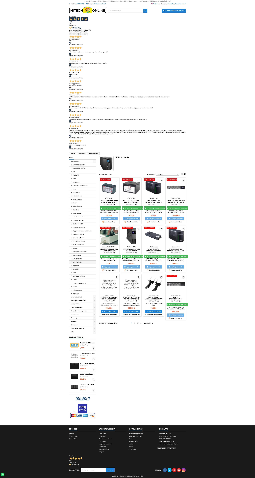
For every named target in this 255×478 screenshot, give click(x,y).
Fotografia (74, 314)
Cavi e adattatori (78, 234)
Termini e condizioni (105, 439)
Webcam (76, 266)
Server (75, 287)
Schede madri (77, 196)
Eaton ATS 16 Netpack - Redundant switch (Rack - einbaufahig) (131, 299)
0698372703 (80, 4)
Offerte (71, 434)
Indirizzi (131, 444)
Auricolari (76, 269)
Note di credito (134, 441)
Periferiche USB (78, 224)
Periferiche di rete (78, 220)
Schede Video (77, 213)
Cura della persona (77, 328)
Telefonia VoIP (77, 259)
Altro (74, 273)
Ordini (131, 439)
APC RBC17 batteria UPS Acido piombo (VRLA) (109, 202)
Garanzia (76, 293)
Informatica (75, 161)
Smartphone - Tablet (78, 300)
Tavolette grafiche (79, 241)
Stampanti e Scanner (79, 252)
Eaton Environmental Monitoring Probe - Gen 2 (109, 299)
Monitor (75, 248)
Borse (75, 189)
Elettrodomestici (76, 307)
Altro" (74, 179)
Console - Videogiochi (78, 311)
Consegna (102, 434)
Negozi (101, 452)
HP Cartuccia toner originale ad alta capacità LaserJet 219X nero (87, 353)
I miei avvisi (132, 449)
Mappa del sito (104, 449)
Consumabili (77, 255)
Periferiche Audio (78, 245)
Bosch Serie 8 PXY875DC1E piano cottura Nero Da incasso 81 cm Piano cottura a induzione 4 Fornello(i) (87, 363)
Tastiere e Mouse (78, 238)
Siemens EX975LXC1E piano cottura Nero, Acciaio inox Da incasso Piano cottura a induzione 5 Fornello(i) (87, 384)
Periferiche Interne (79, 227)
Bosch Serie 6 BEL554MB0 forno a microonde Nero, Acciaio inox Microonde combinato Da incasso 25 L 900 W (87, 374)
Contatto (163, 429)
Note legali (102, 436)
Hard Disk (76, 210)
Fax (74, 172)
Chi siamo (102, 441)
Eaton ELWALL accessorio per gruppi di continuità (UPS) (153, 299)
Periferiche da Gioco (79, 283)
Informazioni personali (136, 434)
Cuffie (75, 280)
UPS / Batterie (77, 262)
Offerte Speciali (76, 297)
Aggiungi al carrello (109, 218)
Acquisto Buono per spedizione (87, 343)
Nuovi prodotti (73, 436)
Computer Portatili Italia (80, 186)
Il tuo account (136, 429)
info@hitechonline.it (99, 4)
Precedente (74, 34)
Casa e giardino (76, 318)
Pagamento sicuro (105, 444)
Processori (76, 192)
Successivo (83, 34)
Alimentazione (77, 206)
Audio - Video (75, 304)
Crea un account (180, 4)
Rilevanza (168, 174)
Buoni (131, 447)
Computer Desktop (79, 276)
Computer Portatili (79, 165)
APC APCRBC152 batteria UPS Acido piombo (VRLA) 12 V (153, 250)
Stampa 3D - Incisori (79, 168)
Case (74, 203)
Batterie (73, 321)
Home (71, 158)
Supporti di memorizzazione (82, 231)
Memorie (76, 175)
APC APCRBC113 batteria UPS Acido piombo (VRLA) (131, 202)
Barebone (76, 182)
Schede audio (77, 290)
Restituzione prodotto (136, 436)
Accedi (170, 4)
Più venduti (72, 439)
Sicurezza (74, 325)
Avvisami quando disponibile (111, 208)
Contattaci (102, 447)
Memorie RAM (77, 199)
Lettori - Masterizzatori (80, 217)
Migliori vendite (76, 337)
